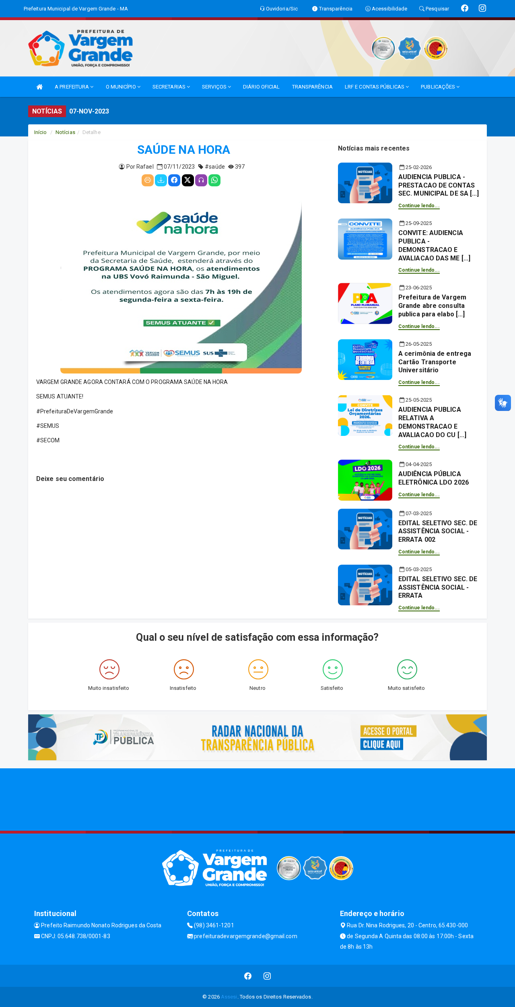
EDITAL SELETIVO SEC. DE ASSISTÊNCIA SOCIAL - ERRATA (437, 587)
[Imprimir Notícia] (148, 180)
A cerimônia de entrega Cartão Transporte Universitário (434, 362)
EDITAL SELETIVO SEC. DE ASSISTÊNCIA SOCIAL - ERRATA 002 (437, 531)
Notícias (65, 132)
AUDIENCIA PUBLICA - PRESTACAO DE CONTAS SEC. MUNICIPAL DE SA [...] (438, 185)
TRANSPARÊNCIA (312, 87)
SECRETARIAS (169, 87)
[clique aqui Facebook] (248, 976)
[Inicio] (39, 86)
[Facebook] (174, 180)
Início (40, 132)
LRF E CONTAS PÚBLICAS (375, 87)
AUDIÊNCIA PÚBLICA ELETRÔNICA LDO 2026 (433, 478)
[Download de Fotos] (161, 180)
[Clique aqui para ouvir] (201, 180)
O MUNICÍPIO (121, 87)
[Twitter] (188, 180)
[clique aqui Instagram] (267, 976)
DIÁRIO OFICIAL (261, 87)
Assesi (229, 997)
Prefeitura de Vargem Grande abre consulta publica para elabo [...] (432, 305)
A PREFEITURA (72, 87)
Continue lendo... (419, 205)
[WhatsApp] (214, 180)
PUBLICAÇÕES (438, 87)
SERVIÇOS (215, 87)
